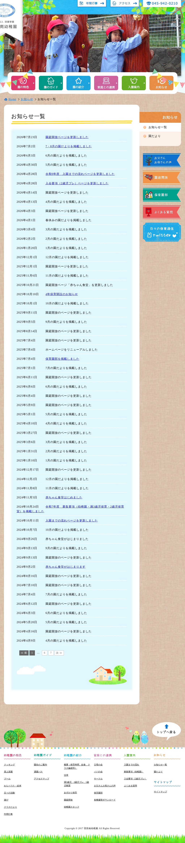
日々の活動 (9, 793)
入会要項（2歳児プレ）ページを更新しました (77, 183)
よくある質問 (130, 786)
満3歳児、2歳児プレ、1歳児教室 (76, 784)
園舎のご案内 (40, 764)
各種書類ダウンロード (105, 800)
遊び (6, 800)
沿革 (66, 775)
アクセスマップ (41, 778)
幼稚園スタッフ (71, 807)
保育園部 (98, 793)
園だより (155, 136)
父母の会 (98, 764)
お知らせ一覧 (160, 764)
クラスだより (10, 807)
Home (12, 99)
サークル (98, 778)
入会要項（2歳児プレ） (135, 778)
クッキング (9, 764)
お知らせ (27, 99)
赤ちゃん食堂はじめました (64, 497)
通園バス (38, 771)
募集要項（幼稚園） (133, 771)
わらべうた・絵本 (12, 786)
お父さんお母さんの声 (105, 786)
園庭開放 (68, 800)
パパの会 (98, 771)
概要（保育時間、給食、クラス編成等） (77, 766)
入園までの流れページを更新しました (72, 520)
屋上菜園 (8, 771)
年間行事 (8, 814)
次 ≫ (59, 652)
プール (7, 778)
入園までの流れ (131, 764)
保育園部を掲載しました (62, 358)
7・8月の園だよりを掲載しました (69, 146)
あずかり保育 (70, 792)
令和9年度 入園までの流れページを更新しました (80, 173)
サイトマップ (160, 791)
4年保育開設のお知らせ (62, 294)
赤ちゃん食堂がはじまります (65, 566)
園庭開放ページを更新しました (67, 137)
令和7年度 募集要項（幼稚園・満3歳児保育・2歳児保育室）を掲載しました (70, 509)
